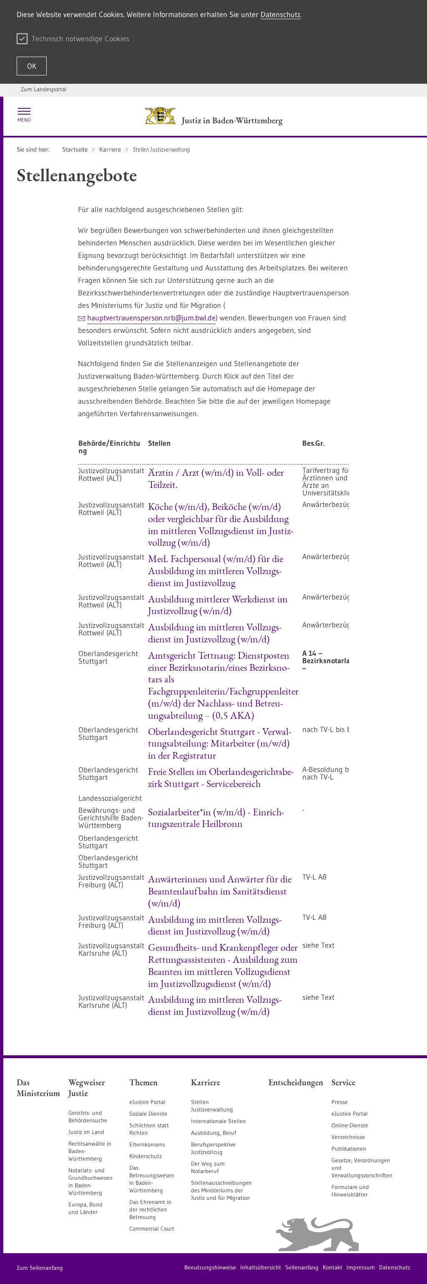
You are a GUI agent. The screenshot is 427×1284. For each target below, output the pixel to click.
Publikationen (349, 1148)
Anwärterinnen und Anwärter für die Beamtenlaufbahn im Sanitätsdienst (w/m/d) (219, 890)
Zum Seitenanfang (40, 1268)
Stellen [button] (159, 443)
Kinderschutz (145, 1156)
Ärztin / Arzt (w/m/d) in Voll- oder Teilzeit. (216, 478)
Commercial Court (151, 1228)
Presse (340, 1102)
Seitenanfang (302, 1267)
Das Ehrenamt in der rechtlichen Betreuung (150, 1209)
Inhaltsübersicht (260, 1267)
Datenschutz (281, 14)
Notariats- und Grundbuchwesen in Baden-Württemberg (90, 1182)
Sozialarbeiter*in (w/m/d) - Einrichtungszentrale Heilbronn (216, 817)
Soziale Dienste (148, 1113)
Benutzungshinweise (210, 1267)
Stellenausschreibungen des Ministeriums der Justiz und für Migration (221, 1190)
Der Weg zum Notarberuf (208, 1167)
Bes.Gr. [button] (313, 443)
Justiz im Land (86, 1132)
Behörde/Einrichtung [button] (109, 447)
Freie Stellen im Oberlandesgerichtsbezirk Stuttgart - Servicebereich (221, 777)
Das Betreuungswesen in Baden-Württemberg (151, 1179)
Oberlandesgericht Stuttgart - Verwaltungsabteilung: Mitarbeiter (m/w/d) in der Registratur (219, 743)
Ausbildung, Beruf (213, 1133)
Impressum (361, 1267)
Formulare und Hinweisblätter (350, 1190)
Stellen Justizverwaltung (212, 1105)
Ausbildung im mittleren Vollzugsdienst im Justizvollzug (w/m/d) (215, 632)
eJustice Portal (147, 1102)
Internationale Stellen (218, 1121)
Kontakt (332, 1267)
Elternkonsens (147, 1144)
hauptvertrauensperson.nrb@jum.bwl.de (151, 317)
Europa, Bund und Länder (85, 1208)
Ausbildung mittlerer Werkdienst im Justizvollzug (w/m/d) (218, 604)
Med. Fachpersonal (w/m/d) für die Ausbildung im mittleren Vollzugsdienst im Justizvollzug (215, 570)
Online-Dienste (350, 1125)
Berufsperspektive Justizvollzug (213, 1148)
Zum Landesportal (44, 89)
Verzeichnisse (348, 1137)
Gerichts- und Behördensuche (87, 1116)
